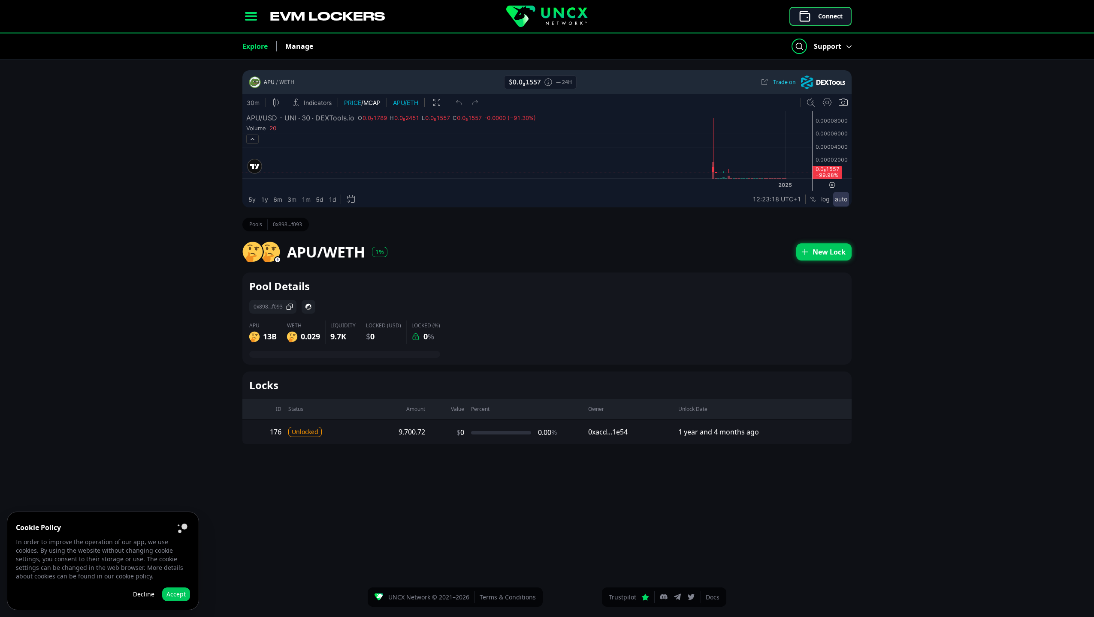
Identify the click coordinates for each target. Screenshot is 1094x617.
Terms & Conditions (508, 597)
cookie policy (134, 576)
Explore (255, 46)
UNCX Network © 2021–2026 (428, 597)
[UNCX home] (547, 16)
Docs (712, 597)
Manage (299, 46)
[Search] (799, 46)
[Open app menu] (251, 16)
